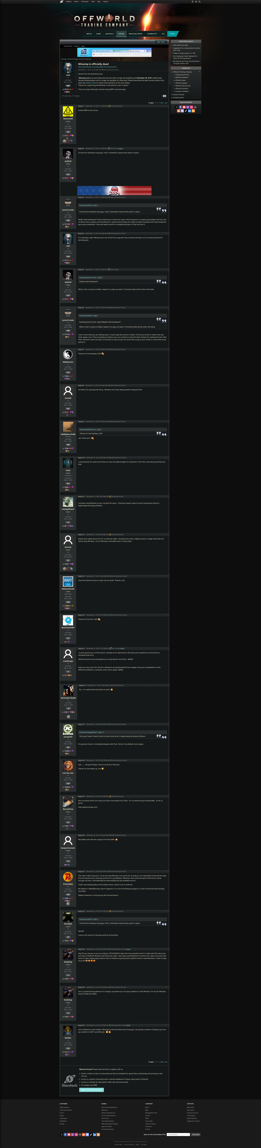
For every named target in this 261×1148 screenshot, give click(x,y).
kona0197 (68, 737)
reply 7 (99, 429)
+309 (68, 220)
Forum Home (68, 46)
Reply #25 (81, 1025)
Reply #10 (81, 458)
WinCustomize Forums (111, 70)
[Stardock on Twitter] (177, 107)
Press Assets (149, 1121)
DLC (163, 34)
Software (68, 1)
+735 (68, 372)
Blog (99, 1)
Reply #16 (82, 685)
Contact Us (148, 1126)
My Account (190, 1110)
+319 (68, 174)
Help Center (190, 1107)
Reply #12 (81, 534)
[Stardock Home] (61, 1)
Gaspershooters (68, 848)
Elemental (104, 1110)
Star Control (105, 1118)
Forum (121, 34)
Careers (147, 1115)
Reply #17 (81, 724)
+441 (68, 132)
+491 (68, 408)
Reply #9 (81, 421)
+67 (68, 560)
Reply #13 (81, 576)
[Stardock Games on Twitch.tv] (188, 107)
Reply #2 (81, 148)
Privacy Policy (118, 1144)
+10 (68, 822)
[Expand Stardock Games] (172, 94)
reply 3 (99, 277)
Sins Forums (115, 148)
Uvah (68, 470)
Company (149, 1104)
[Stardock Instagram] (191, 107)
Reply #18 (81, 760)
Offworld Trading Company (109, 1124)
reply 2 (95, 205)
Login (83, 46)
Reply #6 (81, 308)
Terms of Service (129, 1144)
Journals (110, 34)
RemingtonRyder (68, 698)
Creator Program (150, 1124)
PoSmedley (68, 884)
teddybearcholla (68, 434)
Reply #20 (81, 835)
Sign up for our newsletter (154, 1134)
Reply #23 (81, 949)
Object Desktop (64, 1107)
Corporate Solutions (66, 1110)
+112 (68, 638)
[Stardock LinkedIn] (189, 111)
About (147, 1107)
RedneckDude (68, 589)
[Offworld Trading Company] (104, 20)
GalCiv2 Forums (118, 685)
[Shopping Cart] (196, 1)
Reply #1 (81, 106)
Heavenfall (68, 118)
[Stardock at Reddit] (178, 111)
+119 (68, 1048)
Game (98, 34)
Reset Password (192, 1118)
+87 (68, 708)
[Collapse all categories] (199, 71)
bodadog (68, 962)
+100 (68, 783)
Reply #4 (81, 233)
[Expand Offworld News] (174, 80)
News (93, 1)
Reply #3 (81, 197)
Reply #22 (81, 911)
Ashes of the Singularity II (109, 1107)
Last (166, 103)
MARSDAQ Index (136, 34)
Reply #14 (81, 615)
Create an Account (192, 1113)
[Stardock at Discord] (182, 111)
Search (76, 46)
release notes (91, 83)
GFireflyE (68, 924)
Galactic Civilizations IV (108, 1113)
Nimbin (68, 1038)
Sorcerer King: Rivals (107, 1129)
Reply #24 (81, 987)
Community (84, 1)
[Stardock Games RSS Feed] (193, 111)
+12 (68, 522)
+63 (68, 937)
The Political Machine (107, 1121)
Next (162, 103)
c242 (68, 75)
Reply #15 (81, 648)
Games (76, 1)
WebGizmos (68, 362)
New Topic (161, 42)
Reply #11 (81, 496)
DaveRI (68, 398)
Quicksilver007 (68, 627)
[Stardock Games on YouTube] (184, 107)
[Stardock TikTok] (186, 111)
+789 (68, 894)
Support (105, 1)
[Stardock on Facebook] (180, 107)
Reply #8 (81, 385)
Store (172, 34)
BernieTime (68, 809)
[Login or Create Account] (192, 1)
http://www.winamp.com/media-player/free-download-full (97, 67)
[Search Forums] (199, 1)
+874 (68, 483)
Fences (62, 1115)
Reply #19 (81, 796)
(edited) (121, 148)
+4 (68, 671)
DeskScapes (63, 1118)
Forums (147, 1129)
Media (89, 34)
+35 (68, 861)
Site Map (143, 1144)
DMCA (137, 1144)
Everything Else (71, 59)
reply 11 (101, 732)
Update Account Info (193, 1121)
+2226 (68, 602)
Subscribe (195, 1134)
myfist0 (68, 161)
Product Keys (191, 1115)
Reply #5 (81, 269)
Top (166, 106)
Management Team (151, 1113)
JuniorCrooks (68, 210)
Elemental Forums (117, 106)
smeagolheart (68, 509)
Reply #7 (81, 349)
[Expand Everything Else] (172, 97)
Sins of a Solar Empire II (108, 1115)
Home (63, 59)
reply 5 (95, 315)
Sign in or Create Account (91, 1090)
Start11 (62, 1113)
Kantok (68, 547)
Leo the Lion (68, 773)
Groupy (62, 1124)
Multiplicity (63, 1121)
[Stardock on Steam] (195, 107)
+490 (68, 85)
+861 (68, 444)
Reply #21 (81, 871)
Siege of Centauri (106, 1126)
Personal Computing (85, 59)
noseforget (68, 661)
